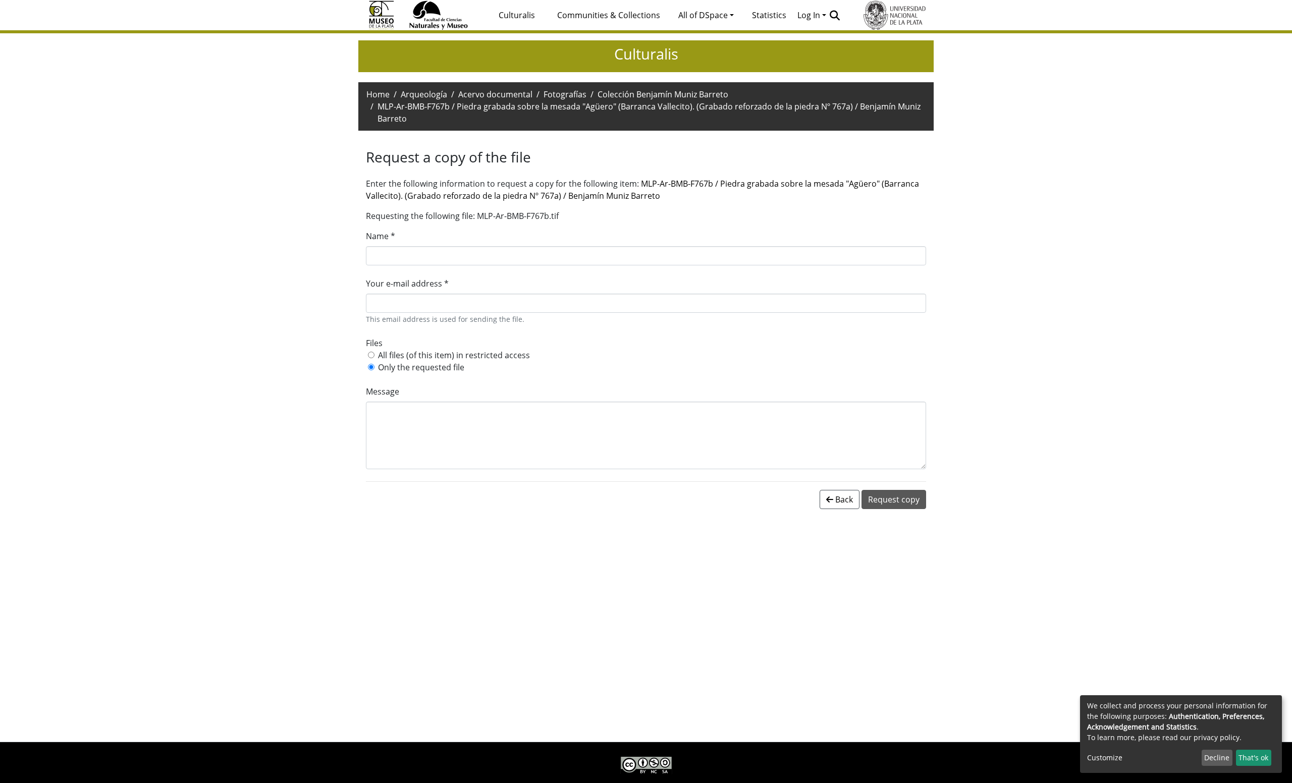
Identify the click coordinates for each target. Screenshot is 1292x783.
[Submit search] (835, 15)
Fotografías (565, 94)
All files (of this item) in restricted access (454, 355)
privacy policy (1217, 737)
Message (382, 391)
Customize (1104, 757)
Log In (808, 15)
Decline (1216, 757)
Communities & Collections (608, 15)
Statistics (769, 15)
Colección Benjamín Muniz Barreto (663, 94)
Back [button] (843, 499)
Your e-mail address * (407, 283)
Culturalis (517, 15)
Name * (380, 236)
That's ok (1253, 757)
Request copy (894, 499)
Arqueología (424, 94)
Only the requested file (421, 367)
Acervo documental (495, 94)
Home (378, 94)
